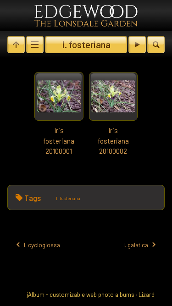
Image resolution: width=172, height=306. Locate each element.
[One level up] (16, 44)
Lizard (147, 294)
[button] (14, 292)
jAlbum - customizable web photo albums (80, 294)
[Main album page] (86, 16)
